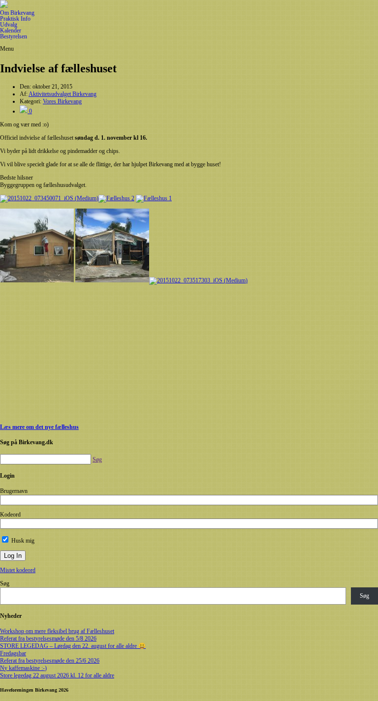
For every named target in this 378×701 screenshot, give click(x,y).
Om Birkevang (17, 12)
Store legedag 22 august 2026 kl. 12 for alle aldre (57, 675)
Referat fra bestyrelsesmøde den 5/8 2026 (48, 638)
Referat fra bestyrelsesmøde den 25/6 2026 (49, 660)
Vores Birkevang (62, 101)
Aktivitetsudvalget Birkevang (62, 94)
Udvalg (8, 24)
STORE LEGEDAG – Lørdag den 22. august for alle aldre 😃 (73, 645)
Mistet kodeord (17, 570)
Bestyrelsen (13, 36)
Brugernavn (14, 491)
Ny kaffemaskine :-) (23, 668)
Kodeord (10, 514)
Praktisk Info (15, 18)
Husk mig (22, 540)
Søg (4, 583)
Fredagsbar (13, 653)
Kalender (10, 30)
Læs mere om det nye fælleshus (39, 427)
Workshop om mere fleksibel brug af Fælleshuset (57, 631)
